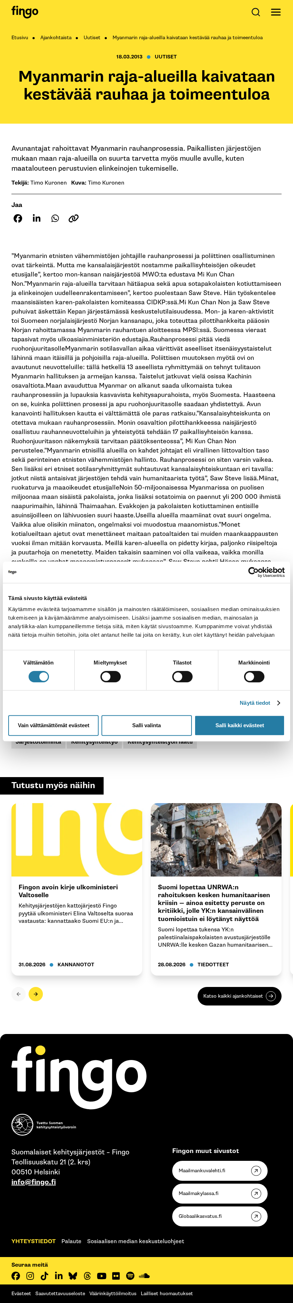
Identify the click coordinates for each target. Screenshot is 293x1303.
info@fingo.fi (33, 1182)
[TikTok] (44, 1276)
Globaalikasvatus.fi (200, 1216)
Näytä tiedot (255, 703)
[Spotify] (130, 1276)
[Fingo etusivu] (24, 12)
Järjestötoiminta (38, 742)
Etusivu (19, 37)
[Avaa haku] (257, 12)
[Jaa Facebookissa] (17, 218)
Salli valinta (146, 725)
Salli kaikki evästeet (239, 725)
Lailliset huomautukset (167, 1293)
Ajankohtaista (55, 37)
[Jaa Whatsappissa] (55, 218)
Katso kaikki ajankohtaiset (233, 996)
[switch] (110, 676)
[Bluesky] (73, 1276)
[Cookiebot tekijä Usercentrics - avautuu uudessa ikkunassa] (253, 572)
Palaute (71, 1241)
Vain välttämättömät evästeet (53, 725)
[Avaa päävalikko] (276, 12)
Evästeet (21, 1293)
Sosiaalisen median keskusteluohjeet (135, 1241)
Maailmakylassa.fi (198, 1193)
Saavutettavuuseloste (60, 1293)
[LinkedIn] (58, 1276)
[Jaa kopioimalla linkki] (73, 218)
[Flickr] (115, 1276)
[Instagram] (30, 1276)
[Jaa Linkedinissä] (36, 218)
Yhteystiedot (33, 1241)
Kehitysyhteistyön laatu (160, 742)
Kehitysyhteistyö (94, 742)
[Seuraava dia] (36, 994)
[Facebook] (15, 1276)
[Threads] (87, 1276)
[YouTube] (101, 1276)
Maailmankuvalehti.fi (202, 1170)
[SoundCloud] (144, 1276)
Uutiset (92, 37)
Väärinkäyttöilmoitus (112, 1293)
